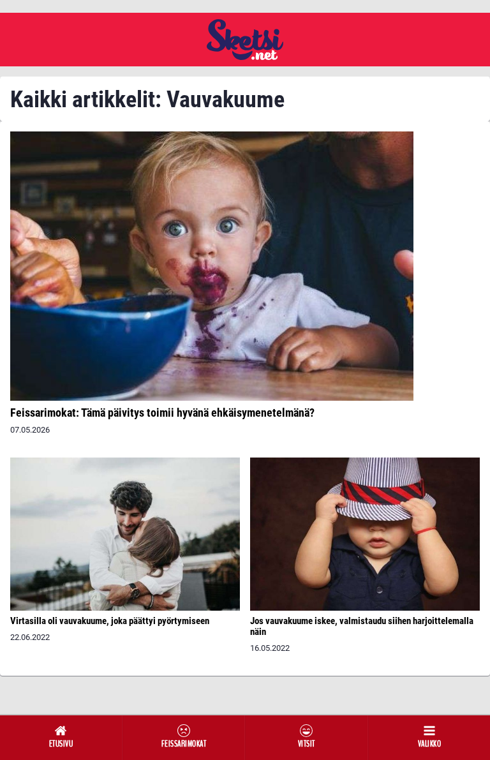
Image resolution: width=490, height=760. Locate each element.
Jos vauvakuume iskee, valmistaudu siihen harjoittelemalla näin (361, 626)
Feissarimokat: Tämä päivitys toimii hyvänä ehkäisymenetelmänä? (162, 412)
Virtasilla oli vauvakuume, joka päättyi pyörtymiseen (109, 621)
